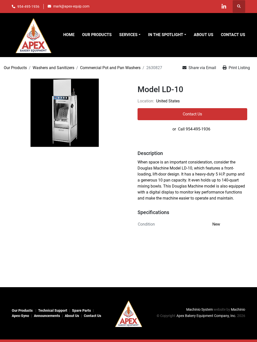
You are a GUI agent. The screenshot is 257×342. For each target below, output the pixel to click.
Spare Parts (81, 310)
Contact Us (233, 34)
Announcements (47, 316)
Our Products (97, 34)
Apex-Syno (20, 316)
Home (69, 34)
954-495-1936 (28, 7)
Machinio (238, 309)
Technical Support (52, 310)
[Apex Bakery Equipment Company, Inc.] (128, 313)
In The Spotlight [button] (165, 34)
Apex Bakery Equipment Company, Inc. (206, 316)
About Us (203, 34)
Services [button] (128, 34)
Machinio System (199, 309)
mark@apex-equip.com (71, 6)
